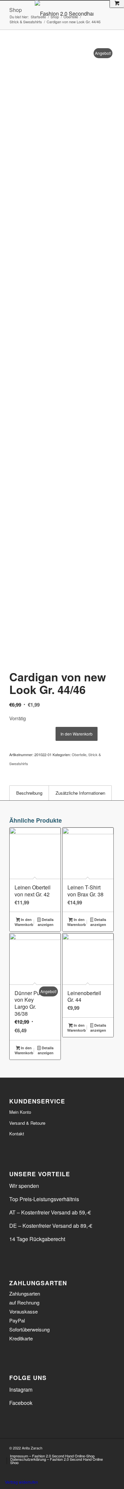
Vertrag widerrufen (21, 1482)
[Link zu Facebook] (100, 1447)
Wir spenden (24, 1186)
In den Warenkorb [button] (24, 922)
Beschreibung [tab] (29, 793)
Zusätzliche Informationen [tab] (80, 793)
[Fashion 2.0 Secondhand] (77, 13)
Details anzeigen (46, 922)
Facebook (20, 1403)
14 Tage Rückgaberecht (37, 1239)
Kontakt (16, 1133)
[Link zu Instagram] (110, 1447)
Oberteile (79, 754)
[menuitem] (52, 1455)
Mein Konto (20, 1112)
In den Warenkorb (77, 734)
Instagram (20, 1389)
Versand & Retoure (27, 1123)
